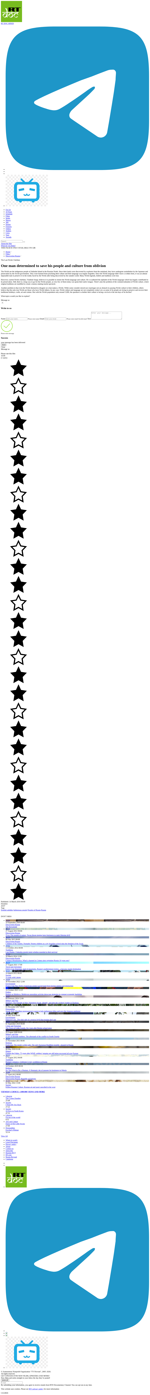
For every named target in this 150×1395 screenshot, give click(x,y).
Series (8, 218)
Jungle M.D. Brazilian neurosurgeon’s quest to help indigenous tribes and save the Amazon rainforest (43, 1011)
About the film (6, 244)
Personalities (10, 1009)
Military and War (12, 1001)
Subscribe (9, 1151)
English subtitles (7, 910)
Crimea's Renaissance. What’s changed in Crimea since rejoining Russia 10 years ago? (37, 961)
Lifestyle (9, 1096)
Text (89, 319)
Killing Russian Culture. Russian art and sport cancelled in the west (30, 1087)
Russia (43, 910)
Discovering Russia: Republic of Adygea (21, 1079)
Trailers (8, 231)
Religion (9, 1043)
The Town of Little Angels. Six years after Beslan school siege (29, 1028)
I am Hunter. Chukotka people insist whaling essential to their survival (31, 952)
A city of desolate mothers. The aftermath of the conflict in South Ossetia (32, 1036)
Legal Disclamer (12, 1142)
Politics (8, 992)
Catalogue (9, 1159)
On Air (8, 210)
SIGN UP (5, 1380)
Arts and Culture (12, 1122)
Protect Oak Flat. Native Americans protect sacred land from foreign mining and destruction (39, 986)
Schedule (9, 214)
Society (8, 975)
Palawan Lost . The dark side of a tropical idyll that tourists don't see (31, 1020)
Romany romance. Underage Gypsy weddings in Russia (26, 1062)
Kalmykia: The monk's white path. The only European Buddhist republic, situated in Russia (39, 1045)
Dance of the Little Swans (15, 1124)
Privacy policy (11, 1144)
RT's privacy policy (36, 1389)
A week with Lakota (13, 977)
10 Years (9, 212)
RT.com (8, 1155)
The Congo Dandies (13, 1098)
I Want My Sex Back (13, 1105)
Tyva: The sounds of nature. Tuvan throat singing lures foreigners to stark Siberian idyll (38, 935)
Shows (8, 220)
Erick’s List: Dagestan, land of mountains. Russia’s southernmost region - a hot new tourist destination (43, 969)
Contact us (9, 1149)
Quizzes (9, 227)
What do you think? (8, 246)
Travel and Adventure (14, 967)
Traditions (9, 950)
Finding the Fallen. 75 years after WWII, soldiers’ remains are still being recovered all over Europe (42, 1053)
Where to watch (11, 1140)
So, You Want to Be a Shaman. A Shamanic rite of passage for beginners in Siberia (36, 1070)
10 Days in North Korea (15, 1111)
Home (8, 252)
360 (7, 222)
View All (4, 1136)
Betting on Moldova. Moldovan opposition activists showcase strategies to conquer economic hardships (44, 994)
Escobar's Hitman (12, 1130)
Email (42, 319)
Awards (8, 237)
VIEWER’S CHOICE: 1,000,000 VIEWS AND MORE (23, 1092)
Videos (8, 229)
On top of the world (13, 1117)
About (8, 1146)
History (8, 1051)
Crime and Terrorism (13, 1026)
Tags (7, 235)
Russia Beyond (11, 1157)
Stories (8, 224)
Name (3, 319)
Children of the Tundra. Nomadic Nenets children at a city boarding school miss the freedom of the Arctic (44, 944)
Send (3, 345)
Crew (8, 233)
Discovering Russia (13, 256)
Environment (10, 984)
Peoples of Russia (34, 910)
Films (8, 216)
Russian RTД (11, 1153)
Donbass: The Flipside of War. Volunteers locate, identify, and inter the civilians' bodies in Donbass (42, 1003)
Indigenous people (20, 910)
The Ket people (11, 927)
